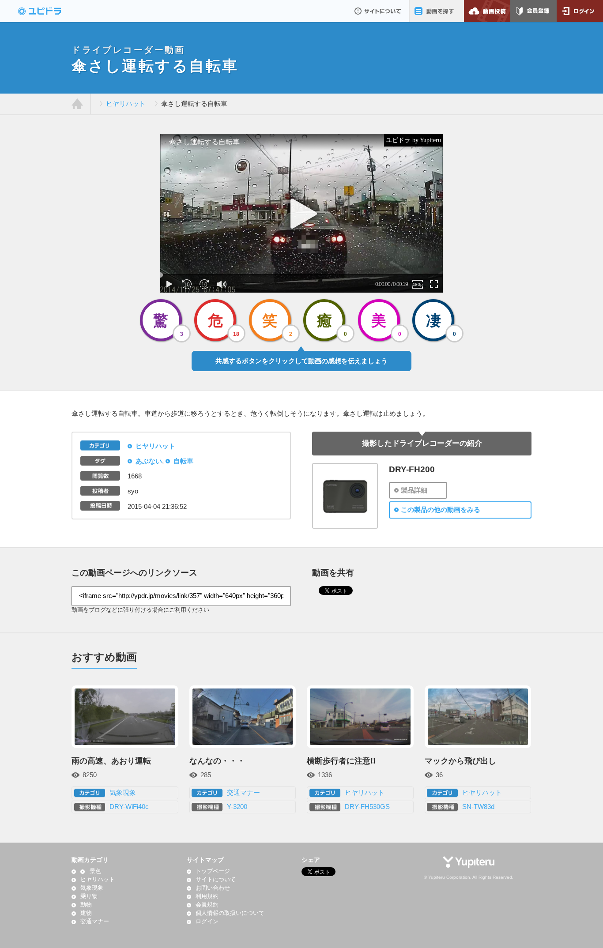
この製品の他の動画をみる (440, 509)
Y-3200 (237, 806)
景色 (95, 871)
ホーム (77, 104)
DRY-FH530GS (367, 806)
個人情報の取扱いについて (230, 913)
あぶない (149, 461)
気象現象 (122, 792)
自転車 (183, 461)
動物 (86, 905)
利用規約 (207, 896)
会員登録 (533, 11)
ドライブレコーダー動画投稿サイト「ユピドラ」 (49, 11)
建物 (86, 913)
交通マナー (243, 792)
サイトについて (377, 11)
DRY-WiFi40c (129, 806)
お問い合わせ (213, 888)
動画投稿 (487, 11)
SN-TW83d (478, 806)
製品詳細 (414, 490)
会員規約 (207, 905)
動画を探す (436, 11)
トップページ (213, 871)
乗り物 (89, 896)
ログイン (580, 11)
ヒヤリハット (126, 103)
